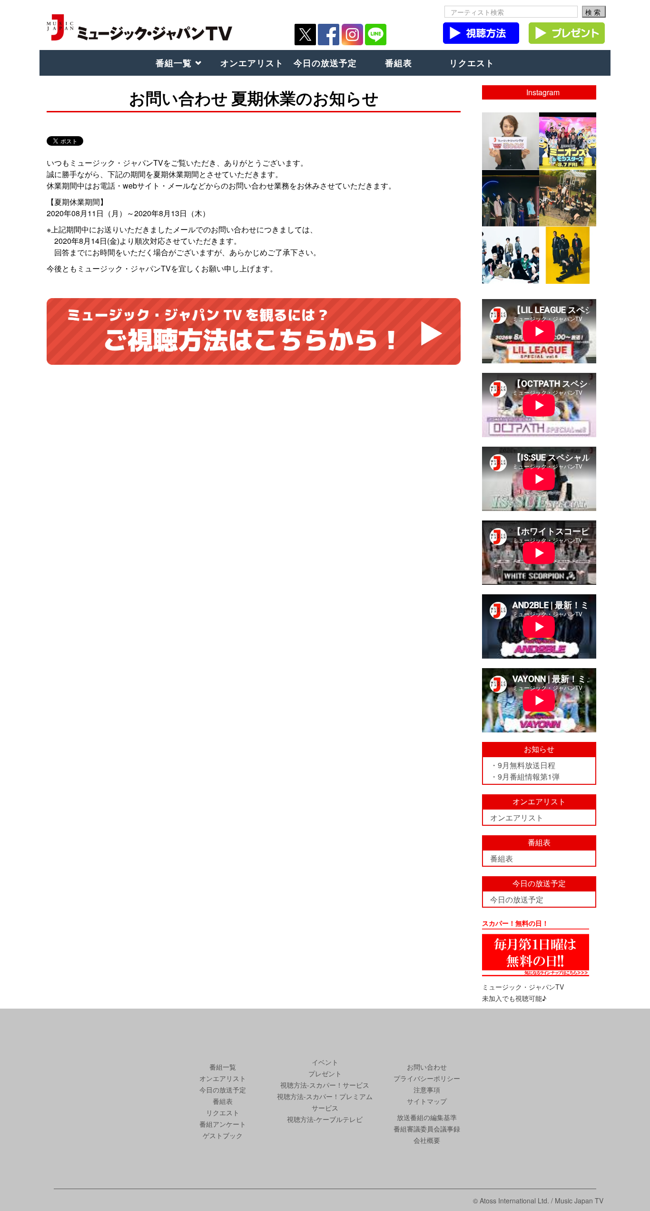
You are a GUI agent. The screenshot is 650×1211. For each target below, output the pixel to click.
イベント (325, 1062)
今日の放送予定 (325, 63)
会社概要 (427, 1140)
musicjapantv (510, 120)
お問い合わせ (427, 1066)
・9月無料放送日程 (522, 765)
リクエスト (471, 63)
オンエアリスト (252, 63)
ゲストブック (223, 1135)
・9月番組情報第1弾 (525, 776)
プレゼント (325, 1073)
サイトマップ (427, 1101)
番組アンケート (222, 1124)
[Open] (510, 141)
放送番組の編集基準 (427, 1117)
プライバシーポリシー (427, 1078)
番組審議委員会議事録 (427, 1128)
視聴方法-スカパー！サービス (324, 1085)
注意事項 (427, 1089)
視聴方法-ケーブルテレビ (325, 1119)
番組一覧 (174, 63)
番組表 (398, 63)
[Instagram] (533, 163)
